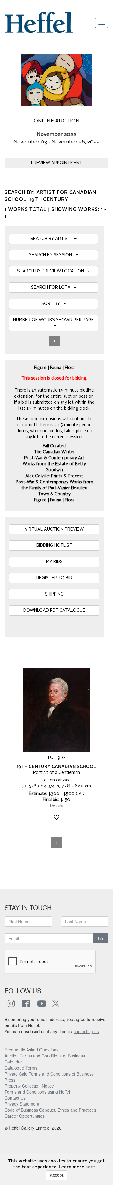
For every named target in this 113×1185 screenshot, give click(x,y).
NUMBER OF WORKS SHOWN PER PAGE (53, 323)
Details (56, 806)
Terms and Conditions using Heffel (37, 1092)
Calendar (13, 1062)
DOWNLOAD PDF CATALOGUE (54, 610)
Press (10, 1080)
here (90, 1167)
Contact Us (15, 1098)
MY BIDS (54, 562)
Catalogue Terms (21, 1068)
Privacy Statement (22, 1104)
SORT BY (52, 304)
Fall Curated (54, 446)
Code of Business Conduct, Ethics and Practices (50, 1110)
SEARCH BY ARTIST (52, 239)
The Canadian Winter (54, 452)
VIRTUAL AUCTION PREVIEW (54, 529)
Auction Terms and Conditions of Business (45, 1056)
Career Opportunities (25, 1116)
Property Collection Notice (29, 1086)
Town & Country (54, 494)
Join (101, 938)
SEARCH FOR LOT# (52, 287)
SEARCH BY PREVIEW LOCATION (52, 271)
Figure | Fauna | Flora (54, 500)
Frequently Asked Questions (31, 1050)
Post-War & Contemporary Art (54, 458)
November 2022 (56, 134)
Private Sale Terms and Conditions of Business (49, 1074)
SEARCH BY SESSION (52, 255)
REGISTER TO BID (54, 578)
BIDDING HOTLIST (54, 545)
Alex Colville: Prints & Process (54, 476)
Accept (57, 1175)
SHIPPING (54, 594)
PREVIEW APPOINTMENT (56, 163)
